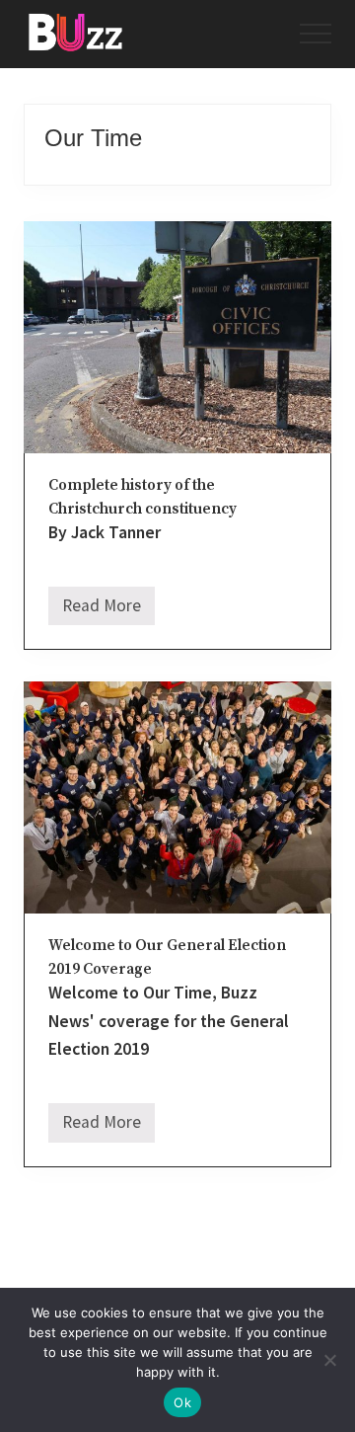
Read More (101, 610)
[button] (315, 33)
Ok (182, 1402)
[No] (330, 1360)
